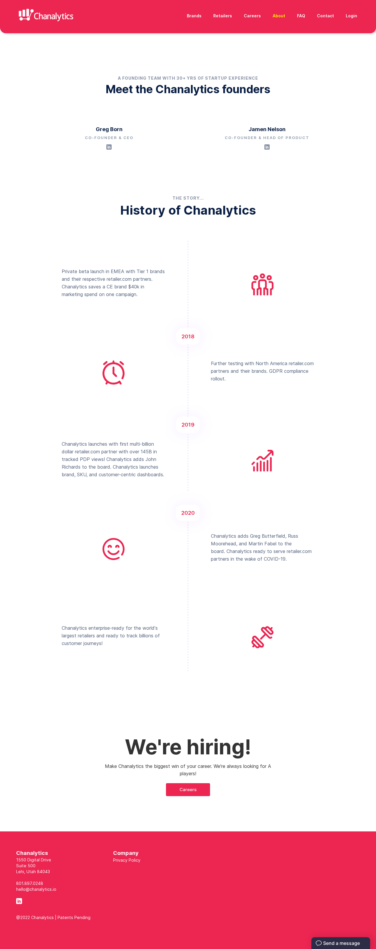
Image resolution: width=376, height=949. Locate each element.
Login (351, 15)
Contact (325, 15)
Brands (194, 15)
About (279, 15)
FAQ (301, 15)
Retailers (222, 15)
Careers (252, 15)
